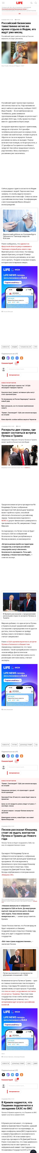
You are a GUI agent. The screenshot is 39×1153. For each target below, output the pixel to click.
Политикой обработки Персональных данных (14, 9)
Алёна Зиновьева (8, 709)
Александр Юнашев (19, 1114)
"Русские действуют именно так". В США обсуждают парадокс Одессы (15, 387)
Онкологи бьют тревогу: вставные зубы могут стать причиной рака (18, 393)
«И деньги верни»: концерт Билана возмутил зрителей (17, 812)
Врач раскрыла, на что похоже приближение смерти (17, 407)
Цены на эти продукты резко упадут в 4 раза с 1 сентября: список (18, 805)
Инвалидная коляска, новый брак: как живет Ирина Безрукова (17, 818)
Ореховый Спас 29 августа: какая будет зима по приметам (18, 798)
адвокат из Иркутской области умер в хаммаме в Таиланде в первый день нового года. (17, 246)
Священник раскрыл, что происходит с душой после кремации (17, 791)
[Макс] (8, 358)
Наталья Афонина (8, 1114)
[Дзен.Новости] (3, 358)
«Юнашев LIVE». (8, 903)
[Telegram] (12, 358)
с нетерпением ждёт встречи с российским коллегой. (18, 1059)
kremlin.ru (27, 467)
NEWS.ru (5, 520)
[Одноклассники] (21, 358)
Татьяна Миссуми (8, 311)
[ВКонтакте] (17, 358)
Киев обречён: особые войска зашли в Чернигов (18, 419)
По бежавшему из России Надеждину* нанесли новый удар (18, 400)
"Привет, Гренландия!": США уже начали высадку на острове (19, 414)
